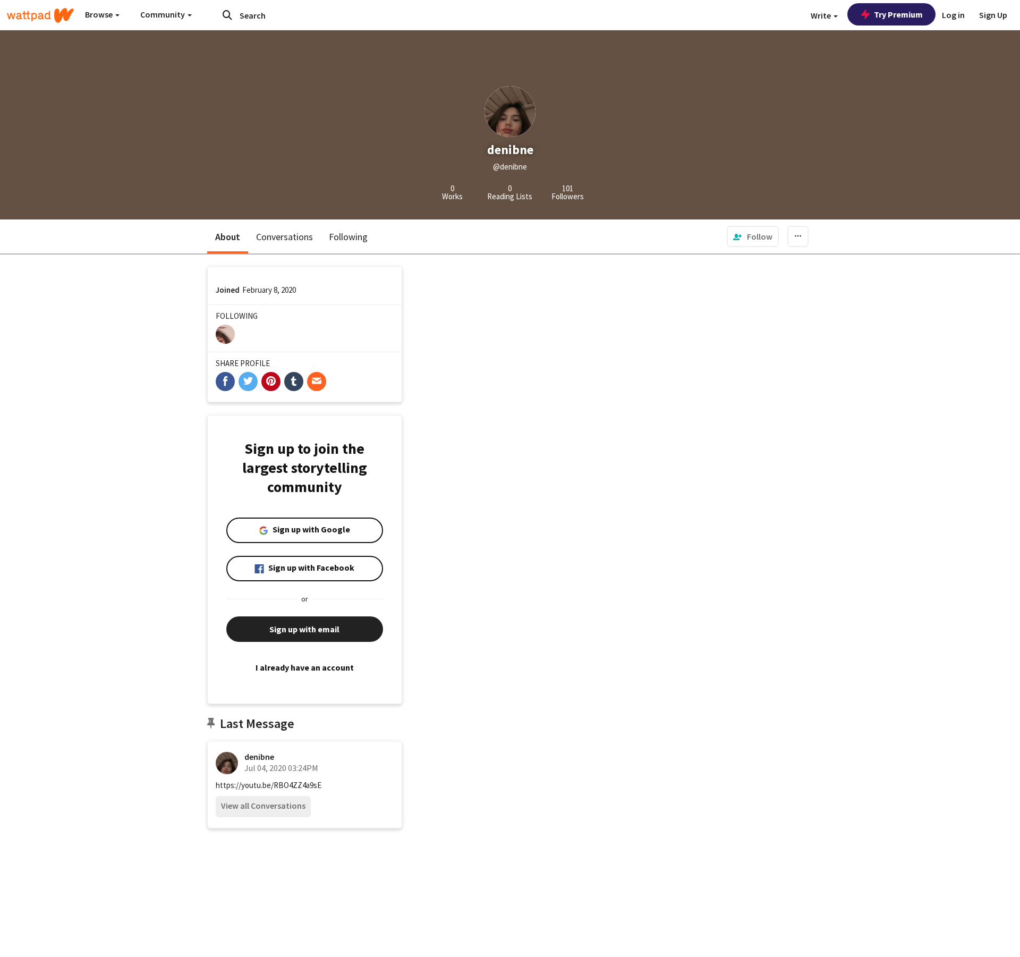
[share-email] (316, 381)
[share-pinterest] (270, 381)
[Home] (40, 15)
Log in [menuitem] (953, 15)
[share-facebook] (225, 381)
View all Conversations (263, 805)
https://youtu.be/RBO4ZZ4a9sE (268, 785)
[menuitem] (753, 236)
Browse (99, 14)
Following (348, 237)
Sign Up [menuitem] (993, 15)
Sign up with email (304, 629)
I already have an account (305, 667)
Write (821, 15)
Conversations (284, 237)
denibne (259, 756)
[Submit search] (227, 14)
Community (163, 14)
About (227, 237)
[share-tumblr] (293, 381)
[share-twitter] (248, 381)
